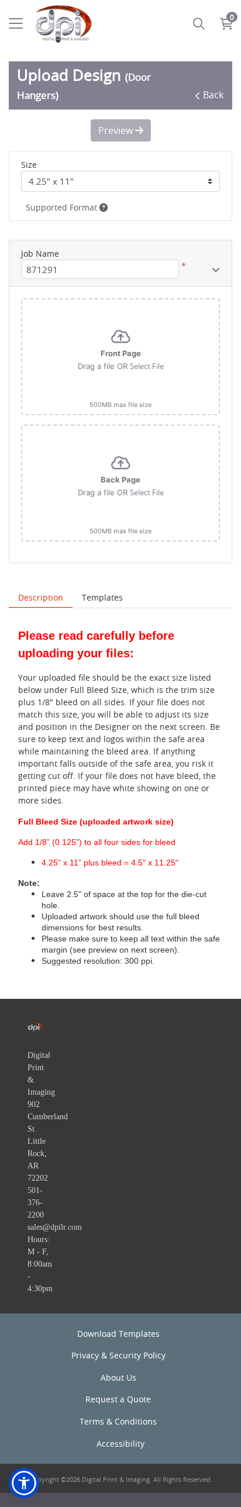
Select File (147, 366)
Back (213, 94)
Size (29, 164)
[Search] (198, 23)
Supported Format (62, 207)
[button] (24, 1483)
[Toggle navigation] (16, 23)
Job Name (40, 253)
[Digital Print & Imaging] (63, 24)
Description (40, 597)
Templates (102, 597)
